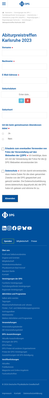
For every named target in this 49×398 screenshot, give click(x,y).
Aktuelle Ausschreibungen (13, 338)
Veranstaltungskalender (12, 327)
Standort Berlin (8, 271)
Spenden (8, 241)
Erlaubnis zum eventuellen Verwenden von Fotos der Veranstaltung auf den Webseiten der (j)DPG (26, 155)
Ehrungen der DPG (10, 342)
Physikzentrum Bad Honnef (13, 268)
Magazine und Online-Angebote (15, 370)
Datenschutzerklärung (32, 393)
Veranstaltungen (9, 322)
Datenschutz (26, 179)
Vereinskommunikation (12, 264)
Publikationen (8, 367)
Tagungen (6, 301)
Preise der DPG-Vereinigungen (14, 352)
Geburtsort (7, 109)
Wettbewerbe (7, 315)
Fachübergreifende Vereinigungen (13, 15)
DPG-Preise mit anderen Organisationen (19, 348)
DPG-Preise (7, 345)
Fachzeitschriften (9, 374)
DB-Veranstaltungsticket (12, 330)
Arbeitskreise (31, 15)
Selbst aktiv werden (10, 298)
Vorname (7, 47)
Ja (9, 133)
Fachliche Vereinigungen (12, 283)
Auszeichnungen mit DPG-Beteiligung (17, 355)
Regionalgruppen (32, 17)
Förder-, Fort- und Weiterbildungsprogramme (21, 308)
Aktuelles (6, 363)
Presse (34, 241)
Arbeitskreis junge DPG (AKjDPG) (13, 17)
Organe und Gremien (10, 258)
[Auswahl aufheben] (27, 100)
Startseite (8, 13)
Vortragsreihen (8, 311)
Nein (10, 138)
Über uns (6, 250)
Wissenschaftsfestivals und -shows (17, 305)
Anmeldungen (26, 20)
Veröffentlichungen (10, 359)
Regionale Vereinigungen (12, 290)
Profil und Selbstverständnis (14, 254)
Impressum (7, 393)
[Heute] (21, 100)
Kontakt (5, 274)
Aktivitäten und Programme (14, 294)
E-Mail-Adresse (10, 75)
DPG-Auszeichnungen (11, 334)
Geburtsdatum (9, 88)
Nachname (7, 61)
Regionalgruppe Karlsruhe (11, 20)
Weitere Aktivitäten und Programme (17, 318)
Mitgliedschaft (22, 241)
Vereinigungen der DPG (22, 13)
